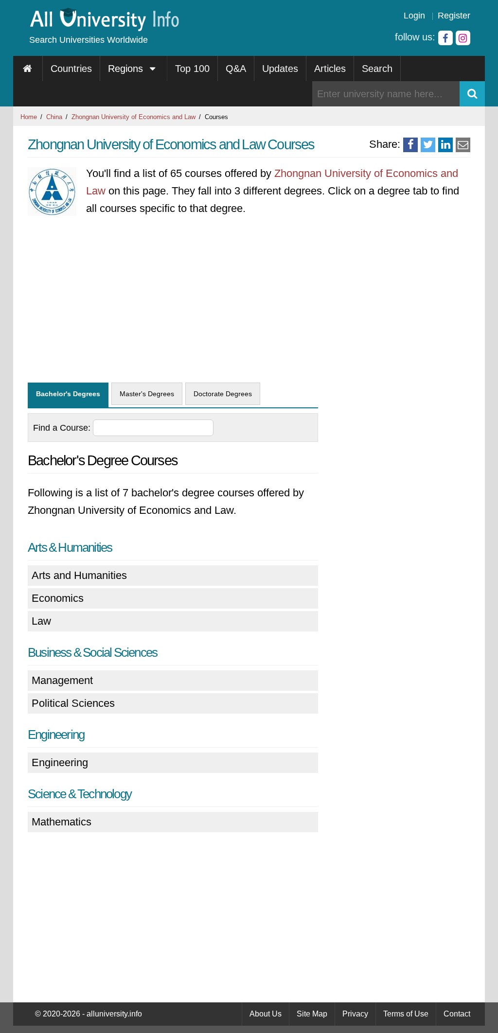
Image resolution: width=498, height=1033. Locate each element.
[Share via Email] (463, 145)
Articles (330, 68)
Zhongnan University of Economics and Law (133, 117)
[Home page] (28, 68)
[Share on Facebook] (410, 145)
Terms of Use (405, 1014)
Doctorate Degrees (223, 394)
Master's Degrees (147, 394)
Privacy (355, 1014)
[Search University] (472, 93)
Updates (280, 68)
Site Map (312, 1014)
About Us (265, 1014)
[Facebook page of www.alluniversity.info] (445, 38)
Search (377, 68)
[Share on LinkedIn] (445, 145)
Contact (457, 1014)
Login (414, 15)
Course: (63, 428)
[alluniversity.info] (104, 28)
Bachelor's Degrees (68, 394)
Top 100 (192, 68)
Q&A (236, 68)
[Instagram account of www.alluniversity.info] (463, 38)
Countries (71, 68)
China (54, 117)
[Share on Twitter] (428, 145)
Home (28, 117)
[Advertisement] (173, 305)
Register (454, 15)
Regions (127, 68)
